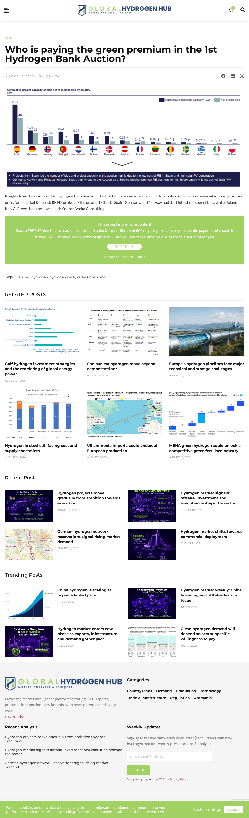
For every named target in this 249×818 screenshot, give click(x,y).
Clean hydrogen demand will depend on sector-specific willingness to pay (208, 633)
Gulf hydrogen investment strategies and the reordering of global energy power (40, 368)
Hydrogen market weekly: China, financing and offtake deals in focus (212, 595)
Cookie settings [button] (207, 810)
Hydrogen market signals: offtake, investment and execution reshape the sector (208, 498)
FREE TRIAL (124, 246)
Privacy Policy (179, 779)
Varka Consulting (91, 277)
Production (14, 38)
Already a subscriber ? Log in (124, 257)
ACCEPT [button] (233, 809)
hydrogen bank (62, 277)
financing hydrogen (31, 277)
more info (14, 716)
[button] (223, 75)
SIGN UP (138, 770)
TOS (162, 779)
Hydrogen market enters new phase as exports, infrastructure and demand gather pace (87, 633)
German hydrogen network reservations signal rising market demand (88, 536)
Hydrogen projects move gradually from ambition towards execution (88, 498)
